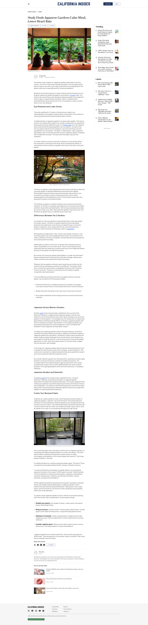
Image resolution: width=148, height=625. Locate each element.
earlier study (67, 125)
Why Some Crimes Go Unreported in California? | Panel (104, 93)
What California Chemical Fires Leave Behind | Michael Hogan (105, 119)
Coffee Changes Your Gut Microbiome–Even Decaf (105, 51)
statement (70, 229)
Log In (116, 4)
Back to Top (142, 622)
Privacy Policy (55, 606)
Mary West (43, 75)
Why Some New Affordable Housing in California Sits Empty (104, 111)
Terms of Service (67, 609)
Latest (98, 79)
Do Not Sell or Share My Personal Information (36, 619)
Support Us (66, 611)
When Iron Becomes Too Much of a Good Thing (59, 579)
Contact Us (54, 609)
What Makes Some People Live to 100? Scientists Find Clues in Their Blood (106, 69)
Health (40, 11)
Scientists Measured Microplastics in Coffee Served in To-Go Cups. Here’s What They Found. (106, 60)
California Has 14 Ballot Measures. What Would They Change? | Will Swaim (105, 102)
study (41, 313)
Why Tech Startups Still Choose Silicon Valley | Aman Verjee (105, 84)
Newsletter (108, 4)
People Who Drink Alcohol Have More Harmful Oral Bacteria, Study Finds (105, 43)
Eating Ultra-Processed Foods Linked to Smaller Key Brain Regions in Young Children (105, 33)
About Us (65, 606)
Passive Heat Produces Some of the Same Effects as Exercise (62, 588)
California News (32, 11)
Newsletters (55, 611)
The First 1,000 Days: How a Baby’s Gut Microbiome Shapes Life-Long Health (64, 570)
